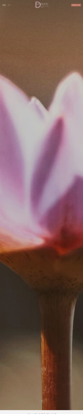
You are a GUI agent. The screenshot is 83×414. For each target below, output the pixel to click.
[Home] (42, 5)
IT (9, 5)
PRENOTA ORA (76, 5)
